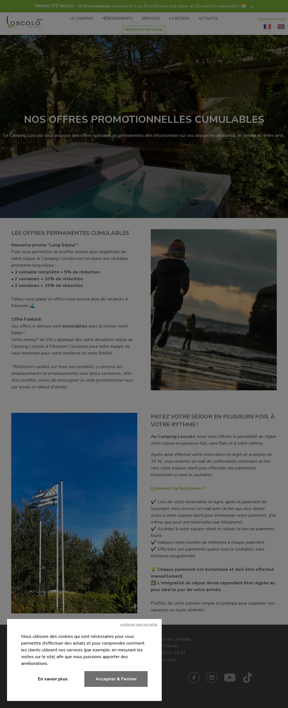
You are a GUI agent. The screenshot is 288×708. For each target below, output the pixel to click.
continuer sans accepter (139, 624)
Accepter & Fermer (116, 679)
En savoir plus (53, 679)
